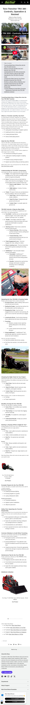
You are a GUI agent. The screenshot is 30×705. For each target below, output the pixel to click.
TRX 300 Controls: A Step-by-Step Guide (14, 73)
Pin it (20, 644)
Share (16, 644)
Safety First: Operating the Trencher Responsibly (12, 86)
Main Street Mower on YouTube (18, 627)
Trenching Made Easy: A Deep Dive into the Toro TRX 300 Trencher (14, 66)
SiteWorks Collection (9, 91)
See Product (8, 480)
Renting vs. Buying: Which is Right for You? (14, 81)
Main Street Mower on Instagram (18, 632)
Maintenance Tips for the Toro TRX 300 (15, 90)
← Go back (4, 640)
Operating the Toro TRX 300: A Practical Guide (13, 76)
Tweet (11, 644)
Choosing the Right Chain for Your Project (14, 78)
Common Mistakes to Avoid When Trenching (15, 88)
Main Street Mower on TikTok (16, 634)
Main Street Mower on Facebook (18, 629)
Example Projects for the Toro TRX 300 (13, 83)
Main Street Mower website (7, 166)
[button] (27, 2)
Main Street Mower (16, 625)
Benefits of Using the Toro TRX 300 (12, 80)
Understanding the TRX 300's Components (14, 71)
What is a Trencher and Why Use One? (13, 68)
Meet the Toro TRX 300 (9, 70)
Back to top (14, 649)
